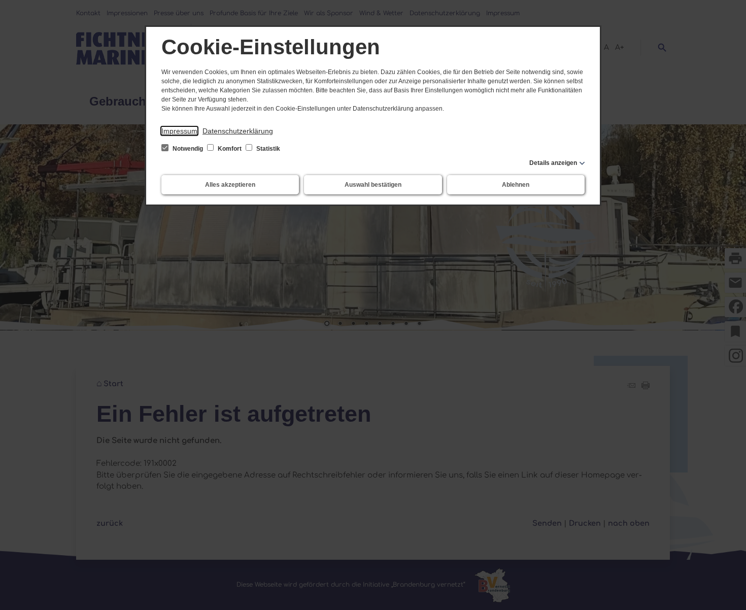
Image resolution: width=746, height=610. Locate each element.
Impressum (179, 131)
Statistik (267, 148)
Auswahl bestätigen (373, 184)
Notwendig (188, 148)
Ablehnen (515, 184)
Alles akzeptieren (230, 184)
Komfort (229, 148)
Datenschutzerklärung (237, 131)
